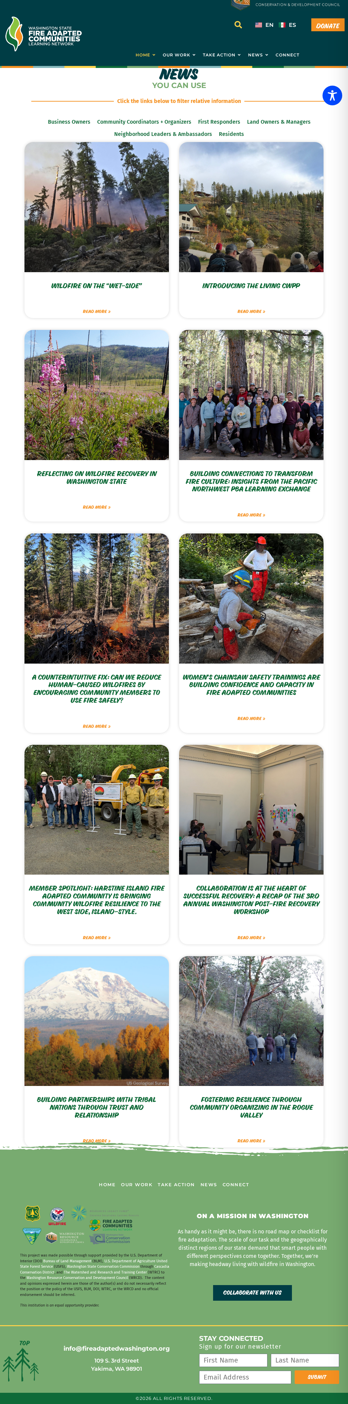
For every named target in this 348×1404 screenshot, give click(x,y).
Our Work (136, 1184)
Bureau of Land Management (67, 1261)
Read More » (96, 312)
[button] (238, 25)
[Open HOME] (154, 55)
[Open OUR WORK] (194, 55)
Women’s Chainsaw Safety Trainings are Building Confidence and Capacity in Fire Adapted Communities (251, 685)
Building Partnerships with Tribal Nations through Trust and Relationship (96, 1107)
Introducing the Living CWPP (251, 286)
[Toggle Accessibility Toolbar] (332, 95)
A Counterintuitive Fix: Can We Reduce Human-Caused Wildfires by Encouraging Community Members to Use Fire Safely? (96, 689)
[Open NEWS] (267, 55)
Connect (236, 1184)
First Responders (219, 122)
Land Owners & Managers (279, 122)
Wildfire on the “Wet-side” (96, 286)
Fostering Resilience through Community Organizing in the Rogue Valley (251, 1107)
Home (107, 1184)
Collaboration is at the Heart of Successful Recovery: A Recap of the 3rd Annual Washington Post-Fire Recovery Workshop (251, 900)
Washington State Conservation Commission (103, 1266)
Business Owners (69, 122)
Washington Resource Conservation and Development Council (77, 1278)
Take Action (176, 1184)
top (24, 1343)
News (209, 1184)
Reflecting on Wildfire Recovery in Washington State (97, 478)
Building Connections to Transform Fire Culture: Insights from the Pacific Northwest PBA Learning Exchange (251, 482)
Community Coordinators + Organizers (144, 122)
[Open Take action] (239, 55)
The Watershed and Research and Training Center (105, 1272)
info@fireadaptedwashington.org (117, 1348)
